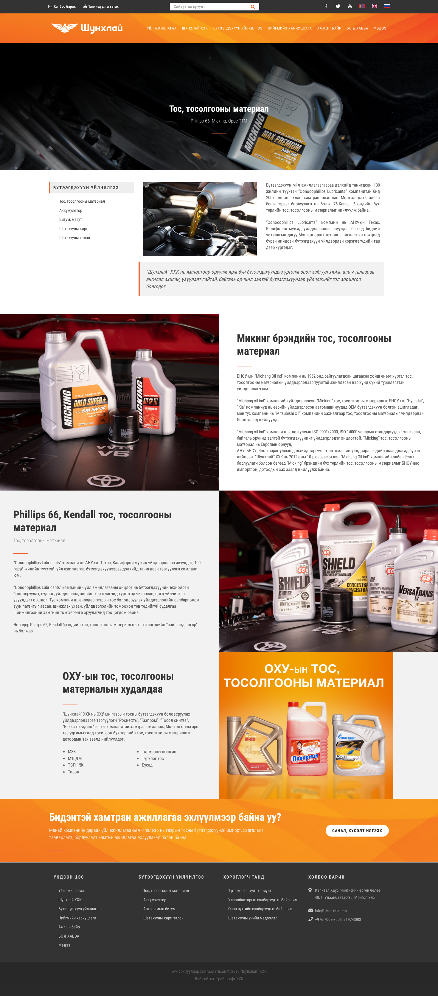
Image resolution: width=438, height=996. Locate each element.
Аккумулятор (154, 899)
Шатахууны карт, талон (163, 918)
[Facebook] (326, 6)
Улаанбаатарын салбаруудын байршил (262, 899)
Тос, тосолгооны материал (166, 890)
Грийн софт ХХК (229, 978)
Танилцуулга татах (103, 6)
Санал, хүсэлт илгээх (357, 830)
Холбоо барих (64, 6)
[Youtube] (350, 6)
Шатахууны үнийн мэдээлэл (252, 918)
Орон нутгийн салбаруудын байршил (260, 908)
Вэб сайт (202, 978)
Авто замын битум (159, 908)
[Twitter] (338, 6)
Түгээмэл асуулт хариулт (249, 890)
